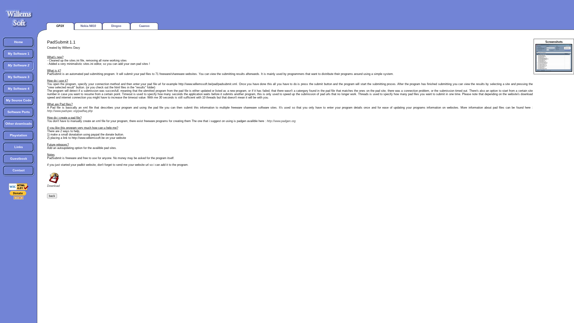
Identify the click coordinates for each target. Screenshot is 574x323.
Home (18, 42)
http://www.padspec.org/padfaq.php (70, 111)
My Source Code (18, 100)
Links (18, 147)
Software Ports (18, 112)
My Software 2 (18, 65)
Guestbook (18, 158)
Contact (19, 170)
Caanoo (144, 26)
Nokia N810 (88, 26)
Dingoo (116, 26)
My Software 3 (18, 77)
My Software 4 (18, 88)
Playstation (18, 135)
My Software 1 (18, 53)
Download (53, 186)
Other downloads (18, 123)
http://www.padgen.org (281, 121)
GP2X (60, 26)
